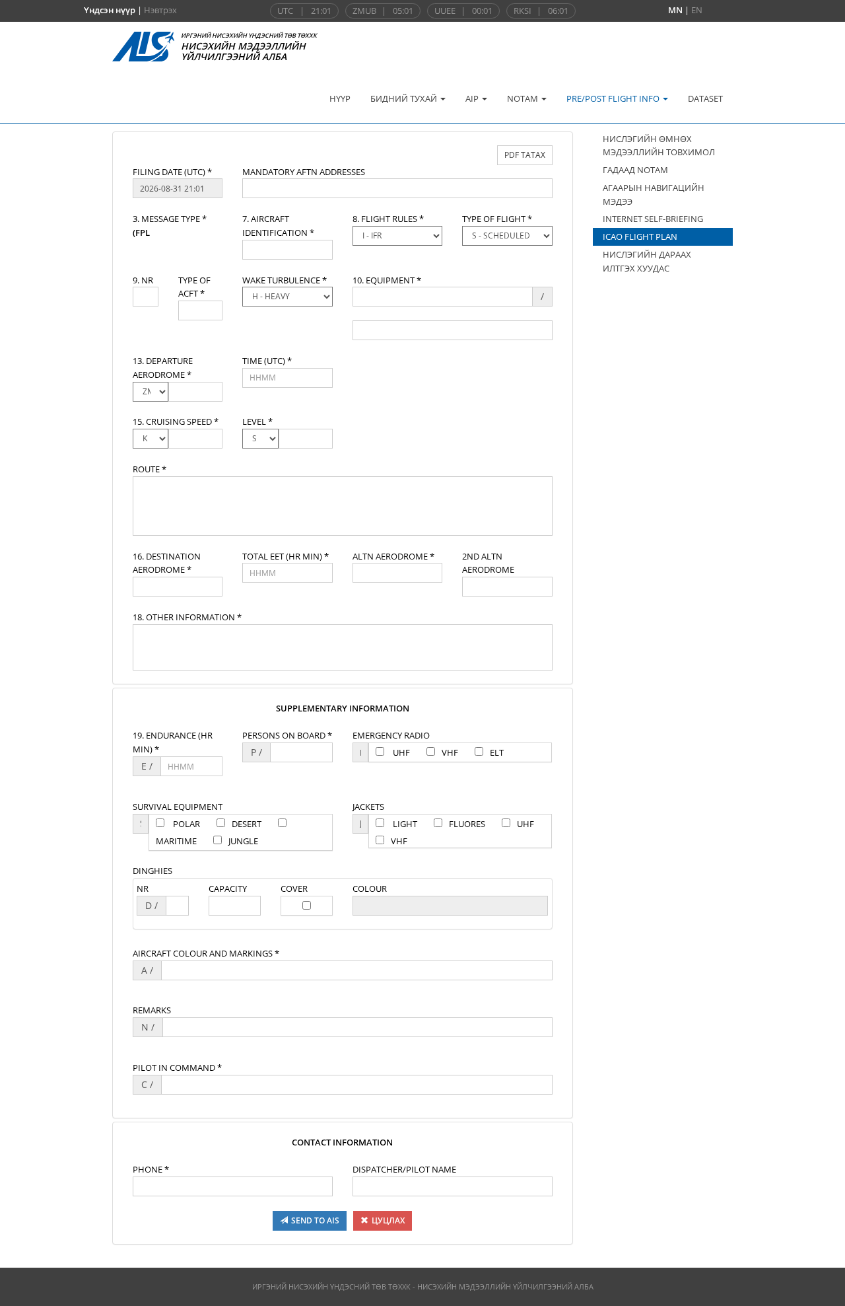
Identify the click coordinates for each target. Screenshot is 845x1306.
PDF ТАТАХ (524, 155)
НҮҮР (340, 98)
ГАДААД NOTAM (635, 170)
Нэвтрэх (160, 10)
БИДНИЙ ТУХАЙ (404, 98)
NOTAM (523, 98)
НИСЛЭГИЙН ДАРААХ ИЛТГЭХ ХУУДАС (647, 261)
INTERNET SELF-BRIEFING (653, 219)
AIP (473, 98)
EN (696, 10)
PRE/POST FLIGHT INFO (613, 98)
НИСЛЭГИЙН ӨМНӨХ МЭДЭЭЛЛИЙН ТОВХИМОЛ (659, 146)
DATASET (705, 98)
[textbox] (177, 188)
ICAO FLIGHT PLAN (640, 236)
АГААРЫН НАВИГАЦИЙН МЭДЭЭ (653, 194)
